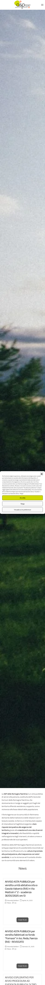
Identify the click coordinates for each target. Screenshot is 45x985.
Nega (22, 504)
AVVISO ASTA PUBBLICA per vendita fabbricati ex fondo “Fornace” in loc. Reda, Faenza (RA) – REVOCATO (21, 937)
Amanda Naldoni (13, 900)
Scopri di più (22, 920)
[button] (42, 474)
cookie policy (27, 490)
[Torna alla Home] (22, 5)
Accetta (22, 498)
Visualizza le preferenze (22, 510)
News (9, 903)
